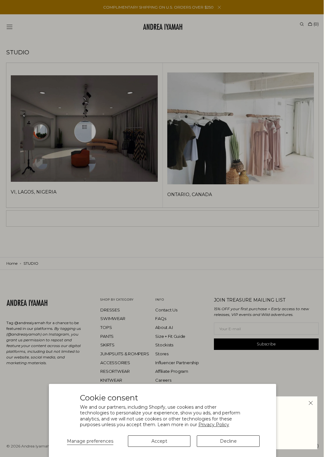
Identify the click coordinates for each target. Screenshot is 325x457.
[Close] (306, 403)
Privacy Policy (213, 424)
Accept (159, 441)
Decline (228, 441)
